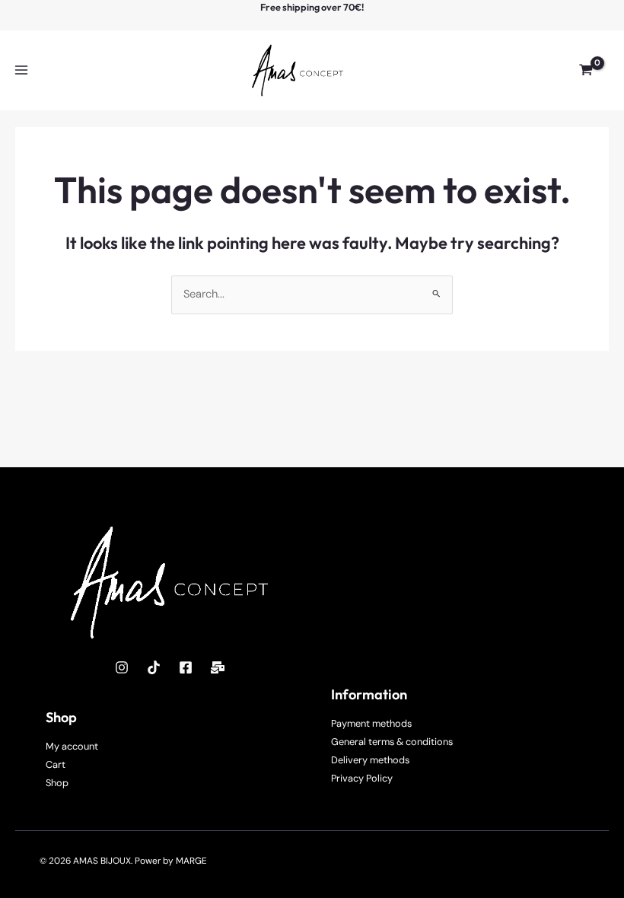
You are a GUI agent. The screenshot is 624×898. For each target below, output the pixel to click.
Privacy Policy (362, 778)
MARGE (191, 861)
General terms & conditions (392, 741)
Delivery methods (370, 759)
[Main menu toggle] (21, 70)
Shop (57, 782)
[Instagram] (122, 667)
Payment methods (371, 723)
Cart (55, 764)
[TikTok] (154, 667)
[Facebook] (186, 667)
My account (72, 746)
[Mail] (217, 667)
